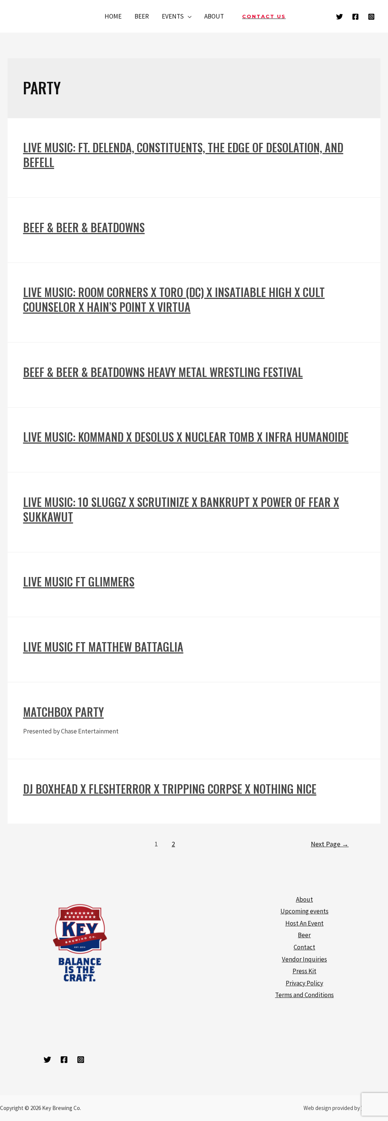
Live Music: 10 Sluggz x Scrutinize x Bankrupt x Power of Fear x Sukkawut (181, 509)
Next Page (330, 844)
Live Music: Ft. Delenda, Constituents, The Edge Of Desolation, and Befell (183, 154)
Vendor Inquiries (304, 959)
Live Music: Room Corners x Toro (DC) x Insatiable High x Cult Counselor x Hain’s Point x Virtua (174, 299)
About (304, 899)
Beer (304, 935)
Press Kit (304, 971)
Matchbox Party (63, 711)
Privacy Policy (304, 983)
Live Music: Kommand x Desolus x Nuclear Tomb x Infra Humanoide (186, 436)
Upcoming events (304, 911)
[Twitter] (339, 16)
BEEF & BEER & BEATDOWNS (84, 227)
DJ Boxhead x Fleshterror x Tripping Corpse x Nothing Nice (169, 788)
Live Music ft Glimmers (79, 581)
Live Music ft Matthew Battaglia (103, 646)
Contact (304, 947)
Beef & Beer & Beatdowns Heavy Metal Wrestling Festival (163, 371)
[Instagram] (371, 16)
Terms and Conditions (304, 995)
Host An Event (304, 923)
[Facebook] (355, 16)
